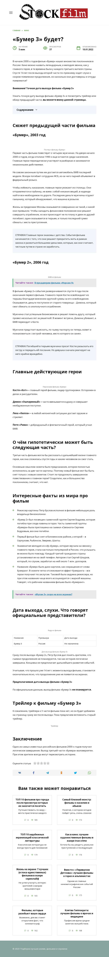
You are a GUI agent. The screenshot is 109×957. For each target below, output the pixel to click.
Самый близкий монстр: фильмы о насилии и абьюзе (76, 802)
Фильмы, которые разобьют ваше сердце (32, 912)
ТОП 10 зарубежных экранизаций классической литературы (32, 837)
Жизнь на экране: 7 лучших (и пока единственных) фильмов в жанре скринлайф (32, 874)
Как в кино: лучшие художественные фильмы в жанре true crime (76, 837)
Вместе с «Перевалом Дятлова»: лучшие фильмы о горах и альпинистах (76, 873)
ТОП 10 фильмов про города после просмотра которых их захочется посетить (32, 802)
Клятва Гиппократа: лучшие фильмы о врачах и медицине (76, 913)
